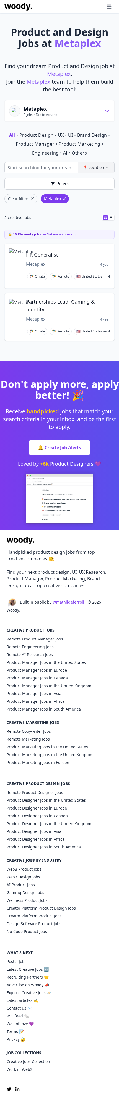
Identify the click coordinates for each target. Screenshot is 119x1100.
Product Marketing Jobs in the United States (47, 746)
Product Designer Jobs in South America (44, 847)
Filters (63, 183)
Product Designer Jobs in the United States (46, 800)
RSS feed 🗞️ (18, 1016)
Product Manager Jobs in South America (44, 709)
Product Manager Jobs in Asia (34, 693)
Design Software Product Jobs (34, 923)
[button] (98, 6)
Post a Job (16, 961)
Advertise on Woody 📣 (28, 984)
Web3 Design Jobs (23, 877)
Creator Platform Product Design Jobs (41, 908)
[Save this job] (106, 250)
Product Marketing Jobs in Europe (38, 762)
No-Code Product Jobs (27, 931)
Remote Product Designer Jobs (35, 792)
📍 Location (93, 167)
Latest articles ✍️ (22, 1000)
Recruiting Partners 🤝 (28, 977)
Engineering (45, 153)
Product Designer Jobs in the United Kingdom (49, 823)
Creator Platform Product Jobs (34, 915)
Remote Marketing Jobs (28, 739)
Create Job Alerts (59, 448)
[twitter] (9, 1089)
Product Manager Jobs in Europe (37, 670)
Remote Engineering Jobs (30, 646)
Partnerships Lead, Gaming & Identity (60, 305)
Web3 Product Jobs (24, 869)
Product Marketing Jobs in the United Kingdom (50, 754)
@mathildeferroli (68, 602)
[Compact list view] (105, 217)
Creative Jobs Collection (28, 1061)
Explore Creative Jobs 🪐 (29, 992)
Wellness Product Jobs (27, 900)
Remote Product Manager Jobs (35, 639)
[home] (18, 7)
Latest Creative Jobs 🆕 (28, 969)
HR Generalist (42, 254)
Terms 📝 (15, 1031)
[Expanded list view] (111, 217)
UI (70, 135)
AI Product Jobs (21, 884)
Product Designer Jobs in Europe (37, 808)
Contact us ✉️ (19, 1008)
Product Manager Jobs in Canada (37, 678)
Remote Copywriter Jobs (29, 731)
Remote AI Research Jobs (30, 654)
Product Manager (35, 144)
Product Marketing (79, 144)
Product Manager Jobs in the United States (46, 662)
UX (61, 135)
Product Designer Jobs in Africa (35, 839)
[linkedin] (17, 1089)
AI (65, 153)
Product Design (36, 135)
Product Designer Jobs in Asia (34, 831)
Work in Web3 (19, 1069)
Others (79, 153)
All (12, 135)
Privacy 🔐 (16, 1039)
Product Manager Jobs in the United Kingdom (49, 685)
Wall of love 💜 (20, 1023)
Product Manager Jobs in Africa (35, 701)
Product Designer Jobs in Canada (37, 815)
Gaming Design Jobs (25, 892)
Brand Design (92, 135)
